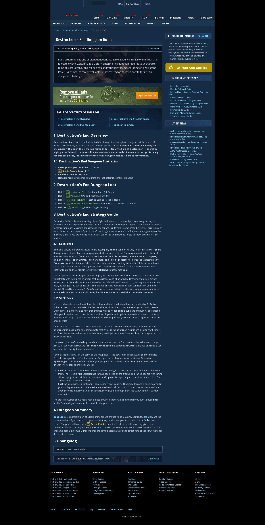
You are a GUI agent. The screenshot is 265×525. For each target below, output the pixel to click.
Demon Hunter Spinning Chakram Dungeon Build (188, 93)
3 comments (153, 48)
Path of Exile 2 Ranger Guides (63, 487)
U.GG (197, 482)
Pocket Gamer (201, 490)
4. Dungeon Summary (122, 124)
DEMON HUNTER (96, 23)
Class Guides (98, 479)
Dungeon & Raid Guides (103, 490)
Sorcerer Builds (134, 493)
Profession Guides (167, 487)
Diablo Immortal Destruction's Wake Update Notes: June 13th (185, 155)
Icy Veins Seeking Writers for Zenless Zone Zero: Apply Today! (188, 138)
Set (105, 192)
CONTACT (66, 509)
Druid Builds (133, 485)
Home (56, 30)
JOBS (130, 509)
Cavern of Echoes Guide (180, 97)
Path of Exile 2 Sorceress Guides (64, 490)
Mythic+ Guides (99, 482)
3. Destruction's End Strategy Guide (130, 118)
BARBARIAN (58, 23)
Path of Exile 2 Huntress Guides (63, 479)
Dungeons (85, 30)
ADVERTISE (79, 509)
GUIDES (165, 23)
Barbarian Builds (135, 482)
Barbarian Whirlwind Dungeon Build (186, 113)
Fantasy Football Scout (205, 493)
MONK (115, 23)
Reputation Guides (167, 490)
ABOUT (53, 509)
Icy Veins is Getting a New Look (183, 159)
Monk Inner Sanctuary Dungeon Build (186, 106)
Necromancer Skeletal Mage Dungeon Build (189, 103)
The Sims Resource (203, 485)
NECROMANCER (132, 23)
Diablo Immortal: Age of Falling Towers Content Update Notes (186, 163)
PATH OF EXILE (56, 472)
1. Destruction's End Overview (74, 118)
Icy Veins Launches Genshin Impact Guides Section (188, 143)
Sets (99, 427)
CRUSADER (76, 23)
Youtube (188, 52)
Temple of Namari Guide (181, 116)
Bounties (147, 416)
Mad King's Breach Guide (181, 89)
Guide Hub (132, 496)
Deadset (203, 43)
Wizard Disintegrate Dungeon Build (185, 100)
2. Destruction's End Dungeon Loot (76, 124)
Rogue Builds (133, 490)
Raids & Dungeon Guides (170, 485)
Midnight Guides (100, 487)
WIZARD (151, 23)
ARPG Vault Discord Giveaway (183, 151)
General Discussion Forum (97, 458)
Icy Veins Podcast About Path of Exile (186, 148)
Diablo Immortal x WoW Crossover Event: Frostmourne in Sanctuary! (187, 132)
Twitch (171, 55)
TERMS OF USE (116, 509)
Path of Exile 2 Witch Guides (62, 496)
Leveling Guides (99, 493)
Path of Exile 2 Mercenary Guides (64, 482)
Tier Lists (131, 479)
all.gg (197, 479)
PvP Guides (97, 485)
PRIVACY (101, 509)
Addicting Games (202, 487)
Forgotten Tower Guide (180, 86)
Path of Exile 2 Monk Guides (62, 485)
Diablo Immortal (70, 30)
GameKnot (199, 496)
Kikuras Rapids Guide (179, 110)
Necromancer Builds (136, 487)
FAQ (91, 509)
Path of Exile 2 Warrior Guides (63, 493)
